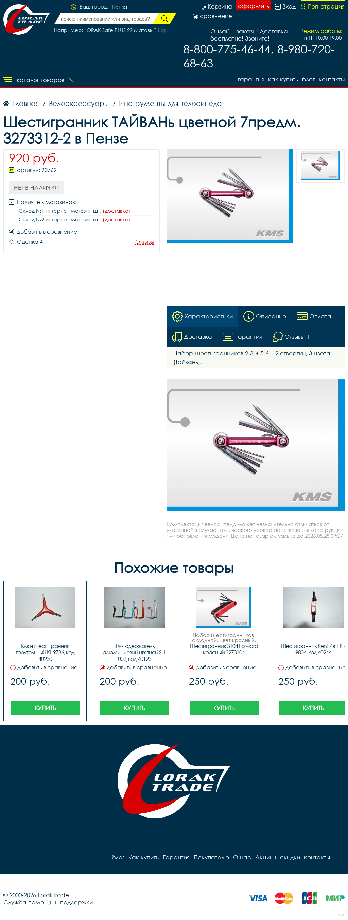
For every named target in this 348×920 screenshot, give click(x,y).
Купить (45, 707)
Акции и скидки (277, 857)
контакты (332, 79)
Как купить (283, 79)
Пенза (119, 7)
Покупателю (211, 857)
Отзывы (144, 242)
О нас (242, 857)
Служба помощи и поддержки (48, 902)
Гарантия (251, 79)
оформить (253, 6)
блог (308, 79)
